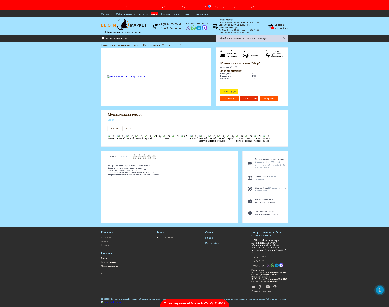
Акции (154, 13)
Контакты (165, 13)
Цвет (111, 120)
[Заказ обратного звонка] (155, 26)
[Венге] (113, 136)
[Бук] (159, 136)
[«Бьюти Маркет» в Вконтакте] (253, 287)
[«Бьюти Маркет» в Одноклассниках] (260, 287)
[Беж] (186, 136)
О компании (107, 13)
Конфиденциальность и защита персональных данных (244, 299)
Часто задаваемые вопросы (112, 270)
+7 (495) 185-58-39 (258, 256)
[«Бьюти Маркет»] (124, 29)
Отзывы (125, 156)
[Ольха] (168, 136)
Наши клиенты (201, 13)
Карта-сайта (212, 243)
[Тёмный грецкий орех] (223, 136)
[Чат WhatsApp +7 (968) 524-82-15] (193, 29)
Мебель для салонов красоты (276, 299)
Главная (104, 45)
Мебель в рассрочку (126, 13)
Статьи (176, 13)
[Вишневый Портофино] (205, 136)
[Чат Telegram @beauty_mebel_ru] (199, 29)
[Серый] (232, 136)
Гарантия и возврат (109, 262)
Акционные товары (165, 237)
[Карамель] (196, 136)
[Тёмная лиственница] (214, 136)
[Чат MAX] (210, 7)
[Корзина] (270, 26)
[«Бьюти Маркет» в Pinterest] (275, 287)
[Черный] (132, 136)
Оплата (104, 258)
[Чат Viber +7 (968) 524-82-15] (188, 29)
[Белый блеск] (268, 136)
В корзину (229, 98)
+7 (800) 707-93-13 (258, 260)
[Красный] (150, 136)
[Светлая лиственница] (241, 136)
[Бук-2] (177, 136)
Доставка (143, 13)
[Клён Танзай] (250, 136)
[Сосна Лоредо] (259, 136)
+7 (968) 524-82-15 (258, 266)
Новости (187, 13)
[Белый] (123, 136)
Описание (112, 156)
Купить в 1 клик (249, 98)
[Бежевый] (141, 136)
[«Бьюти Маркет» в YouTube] (268, 287)
